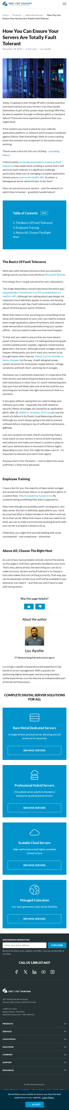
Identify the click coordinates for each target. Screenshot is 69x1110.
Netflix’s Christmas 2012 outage (37, 412)
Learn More (48, 1097)
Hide (44, 213)
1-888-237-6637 (10, 1009)
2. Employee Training (26, 227)
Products (17, 15)
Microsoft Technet (55, 274)
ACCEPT (36, 1104)
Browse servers (34, 750)
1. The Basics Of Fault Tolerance (32, 222)
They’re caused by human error (35, 495)
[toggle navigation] (64, 4)
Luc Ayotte (45, 49)
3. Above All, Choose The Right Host (32, 235)
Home (6, 15)
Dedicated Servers (34, 15)
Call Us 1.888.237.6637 (34, 962)
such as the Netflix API (31, 177)
